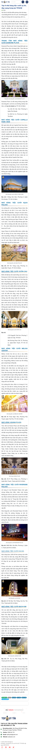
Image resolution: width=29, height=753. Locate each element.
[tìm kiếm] (23, 2)
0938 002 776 (11, 732)
